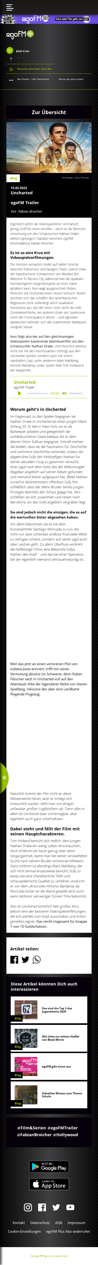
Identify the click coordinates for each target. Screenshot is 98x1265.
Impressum (76, 1222)
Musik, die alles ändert (71, 79)
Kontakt (19, 1222)
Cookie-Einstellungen (24, 1231)
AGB (58, 1222)
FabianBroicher (36, 1134)
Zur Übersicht (49, 112)
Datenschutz (40, 1222)
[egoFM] (20, 38)
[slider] (37, 393)
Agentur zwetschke (55, 1256)
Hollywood (67, 1134)
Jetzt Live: (22, 51)
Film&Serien (33, 1128)
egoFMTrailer (64, 1128)
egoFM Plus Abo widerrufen (68, 1231)
